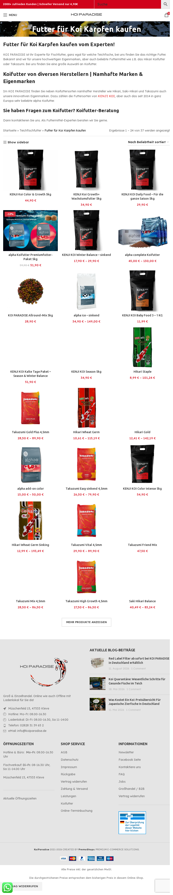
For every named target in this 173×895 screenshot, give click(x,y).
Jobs (122, 781)
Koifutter (67, 803)
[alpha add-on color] (30, 464)
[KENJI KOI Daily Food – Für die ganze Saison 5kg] (142, 170)
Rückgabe (68, 774)
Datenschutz (69, 760)
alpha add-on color (30, 488)
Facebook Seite (130, 760)
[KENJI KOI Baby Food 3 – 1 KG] (142, 291)
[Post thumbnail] (97, 664)
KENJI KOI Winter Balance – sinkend (86, 255)
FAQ (122, 774)
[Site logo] (86, 15)
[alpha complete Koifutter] (142, 230)
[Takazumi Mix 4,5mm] (30, 576)
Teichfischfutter (30, 130)
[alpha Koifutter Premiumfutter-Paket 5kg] (30, 230)
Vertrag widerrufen (74, 781)
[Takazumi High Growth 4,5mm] (86, 576)
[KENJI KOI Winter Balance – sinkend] (86, 230)
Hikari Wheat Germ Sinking (30, 545)
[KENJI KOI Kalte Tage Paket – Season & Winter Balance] (30, 347)
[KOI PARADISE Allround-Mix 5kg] (30, 290)
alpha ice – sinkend (86, 315)
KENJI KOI (106, 96)
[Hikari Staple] (142, 347)
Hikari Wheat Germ (86, 432)
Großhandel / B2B (132, 789)
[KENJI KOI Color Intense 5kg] (142, 464)
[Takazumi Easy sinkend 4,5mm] (86, 464)
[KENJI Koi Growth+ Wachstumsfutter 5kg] (86, 170)
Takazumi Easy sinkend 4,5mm (86, 488)
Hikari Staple (142, 371)
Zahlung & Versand (74, 789)
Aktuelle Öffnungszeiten (19, 798)
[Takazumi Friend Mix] (142, 520)
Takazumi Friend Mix (142, 545)
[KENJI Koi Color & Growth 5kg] (30, 170)
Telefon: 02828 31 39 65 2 (26, 725)
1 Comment (138, 668)
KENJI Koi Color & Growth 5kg (30, 194)
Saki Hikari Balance (142, 601)
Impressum (69, 767)
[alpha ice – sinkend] (86, 290)
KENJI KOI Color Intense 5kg (142, 488)
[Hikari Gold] (142, 408)
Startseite (9, 130)
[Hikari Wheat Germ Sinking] (30, 520)
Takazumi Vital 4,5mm (86, 545)
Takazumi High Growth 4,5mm (86, 601)
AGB (64, 752)
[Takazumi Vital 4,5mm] (86, 520)
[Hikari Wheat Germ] (86, 407)
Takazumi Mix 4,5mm (30, 601)
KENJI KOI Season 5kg (86, 371)
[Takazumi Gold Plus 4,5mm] (30, 407)
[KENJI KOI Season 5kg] (86, 347)
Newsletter (126, 752)
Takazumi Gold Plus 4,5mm (30, 432)
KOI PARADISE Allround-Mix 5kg (30, 315)
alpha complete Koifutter (142, 255)
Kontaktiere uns (130, 767)
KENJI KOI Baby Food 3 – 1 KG (142, 315)
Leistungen (68, 796)
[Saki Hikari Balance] (142, 577)
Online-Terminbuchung (76, 811)
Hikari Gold (142, 432)
